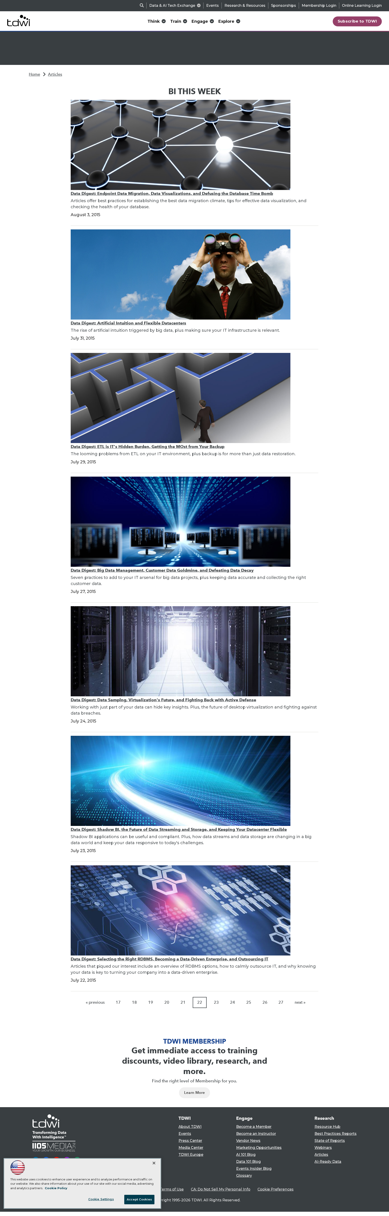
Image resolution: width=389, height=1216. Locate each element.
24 (232, 1002)
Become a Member (253, 1127)
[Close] (154, 1163)
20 (166, 1002)
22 (199, 1002)
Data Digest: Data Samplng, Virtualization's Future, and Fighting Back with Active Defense (163, 699)
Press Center (190, 1140)
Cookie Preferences (276, 1189)
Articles (55, 74)
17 (118, 1002)
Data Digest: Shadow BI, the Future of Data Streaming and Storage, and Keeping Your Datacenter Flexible (179, 829)
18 (134, 1002)
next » (300, 1002)
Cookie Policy (56, 1188)
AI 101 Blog (246, 1154)
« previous (95, 1002)
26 (264, 1002)
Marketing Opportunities (259, 1147)
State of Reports (329, 1140)
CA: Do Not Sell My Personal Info (220, 1189)
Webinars (323, 1147)
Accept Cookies (139, 1199)
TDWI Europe (191, 1154)
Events (212, 5)
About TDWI (190, 1127)
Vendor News (248, 1140)
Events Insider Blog (253, 1168)
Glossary (244, 1175)
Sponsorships (283, 5)
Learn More (194, 1092)
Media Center (191, 1147)
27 (280, 1002)
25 (248, 1002)
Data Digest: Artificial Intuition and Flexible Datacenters (128, 323)
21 (183, 1002)
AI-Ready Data (327, 1161)
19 (150, 1002)
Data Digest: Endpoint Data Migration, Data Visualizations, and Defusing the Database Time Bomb (172, 193)
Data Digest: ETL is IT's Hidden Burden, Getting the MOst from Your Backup (147, 446)
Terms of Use (172, 1189)
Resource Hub (327, 1127)
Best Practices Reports (335, 1133)
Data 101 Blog (248, 1161)
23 (216, 1002)
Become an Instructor (256, 1133)
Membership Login (319, 5)
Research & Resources (244, 5)
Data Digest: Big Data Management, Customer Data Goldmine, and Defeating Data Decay (162, 570)
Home (34, 74)
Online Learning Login (362, 5)
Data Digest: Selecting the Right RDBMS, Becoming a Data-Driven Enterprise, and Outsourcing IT (169, 959)
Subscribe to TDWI (357, 21)
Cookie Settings (101, 1199)
